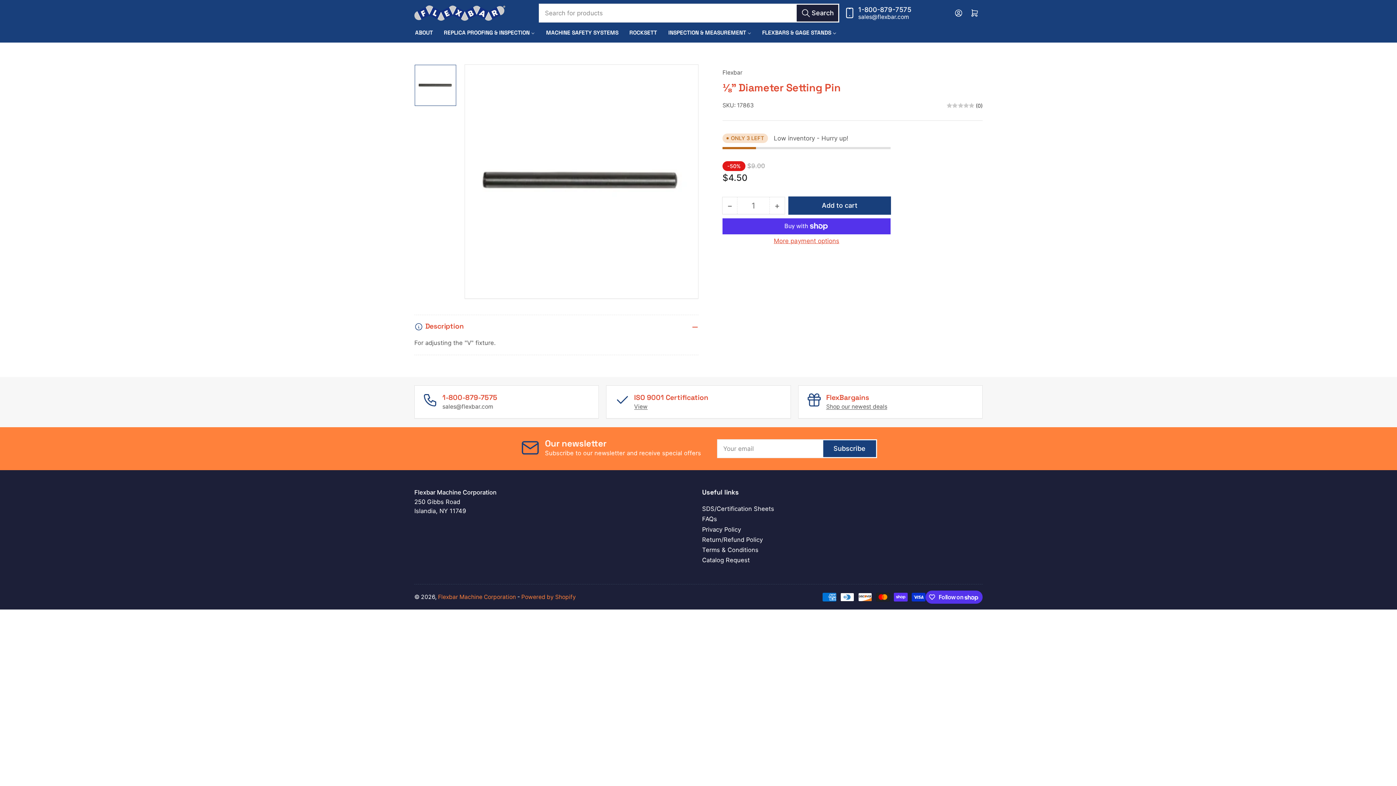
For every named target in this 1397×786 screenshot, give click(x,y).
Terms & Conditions (730, 549)
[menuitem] (424, 33)
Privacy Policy (721, 529)
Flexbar (733, 72)
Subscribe (849, 448)
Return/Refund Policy (732, 539)
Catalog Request (726, 560)
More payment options (806, 241)
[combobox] (689, 13)
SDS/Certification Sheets (738, 508)
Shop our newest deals (856, 406)
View (641, 406)
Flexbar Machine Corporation (477, 597)
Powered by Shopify (548, 597)
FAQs (709, 519)
